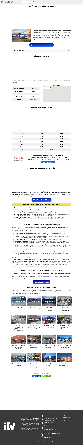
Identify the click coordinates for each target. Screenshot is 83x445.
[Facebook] (34, 376)
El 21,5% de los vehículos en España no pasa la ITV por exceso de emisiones (50, 429)
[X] (39, 376)
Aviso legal (64, 415)
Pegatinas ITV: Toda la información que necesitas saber (50, 424)
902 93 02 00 (33, 99)
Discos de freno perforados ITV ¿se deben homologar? (51, 419)
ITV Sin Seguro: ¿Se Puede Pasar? (52, 433)
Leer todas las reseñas (48, 162)
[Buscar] (33, 2)
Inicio (45, 2)
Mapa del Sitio (65, 418)
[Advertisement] (41, 18)
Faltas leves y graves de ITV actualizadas (50, 436)
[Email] (48, 376)
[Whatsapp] (44, 376)
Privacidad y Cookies (66, 417)
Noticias (79, 2)
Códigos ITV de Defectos (50, 416)
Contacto (64, 420)
